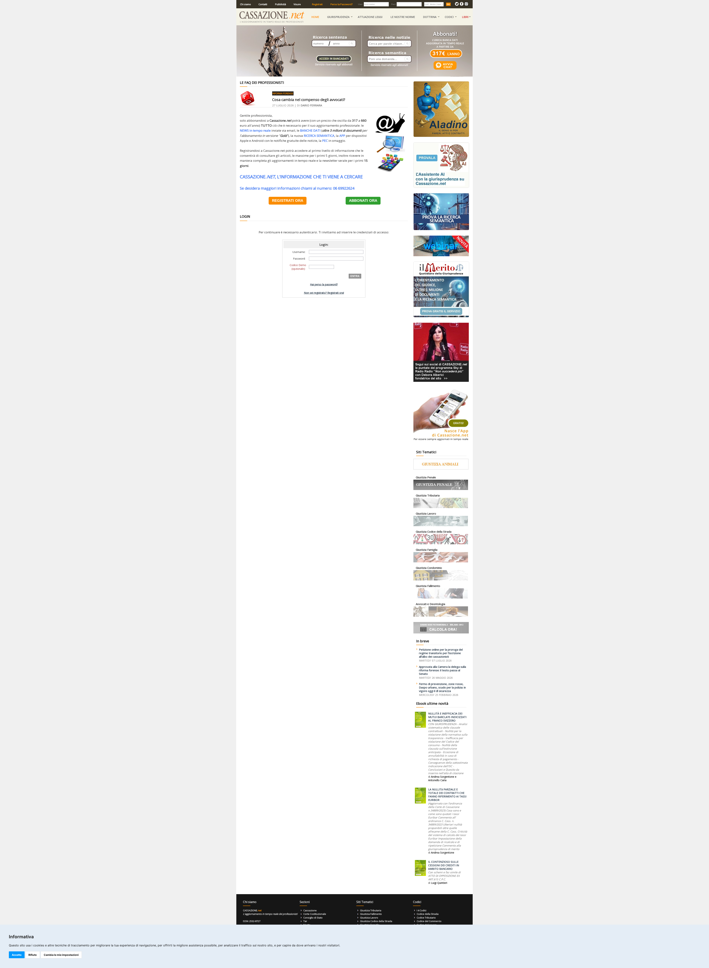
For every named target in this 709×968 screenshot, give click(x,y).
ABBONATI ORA (363, 200)
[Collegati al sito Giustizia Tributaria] (440, 507)
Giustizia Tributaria (370, 910)
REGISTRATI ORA (287, 200)
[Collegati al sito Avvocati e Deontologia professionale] (440, 615)
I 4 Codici (421, 910)
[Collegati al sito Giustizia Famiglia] (440, 561)
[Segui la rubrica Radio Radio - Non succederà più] (441, 381)
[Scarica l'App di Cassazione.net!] (441, 441)
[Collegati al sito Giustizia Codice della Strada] (440, 543)
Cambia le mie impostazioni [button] (61, 954)
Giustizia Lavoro (369, 917)
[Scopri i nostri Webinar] (441, 255)
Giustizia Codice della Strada (376, 921)
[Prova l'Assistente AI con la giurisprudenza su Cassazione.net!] (441, 187)
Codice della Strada (428, 914)
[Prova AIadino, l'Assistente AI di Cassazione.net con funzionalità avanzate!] (441, 136)
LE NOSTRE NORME (403, 17)
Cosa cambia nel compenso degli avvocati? (308, 99)
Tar (305, 921)
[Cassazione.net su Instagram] (466, 4)
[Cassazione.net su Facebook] (461, 4)
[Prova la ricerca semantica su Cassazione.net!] (441, 229)
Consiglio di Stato (313, 917)
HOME (315, 17)
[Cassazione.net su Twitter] (457, 4)
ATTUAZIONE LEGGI (370, 17)
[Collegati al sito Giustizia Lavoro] (440, 525)
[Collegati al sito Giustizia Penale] (440, 489)
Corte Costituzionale (314, 914)
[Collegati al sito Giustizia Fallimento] (440, 597)
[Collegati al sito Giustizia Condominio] (440, 579)
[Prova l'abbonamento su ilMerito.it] (441, 316)
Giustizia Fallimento (371, 914)
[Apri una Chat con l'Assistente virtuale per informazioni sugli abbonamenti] (445, 69)
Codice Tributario (426, 917)
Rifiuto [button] (32, 954)
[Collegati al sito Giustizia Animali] (440, 468)
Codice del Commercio (429, 921)
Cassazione (310, 910)
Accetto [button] (17, 954)
